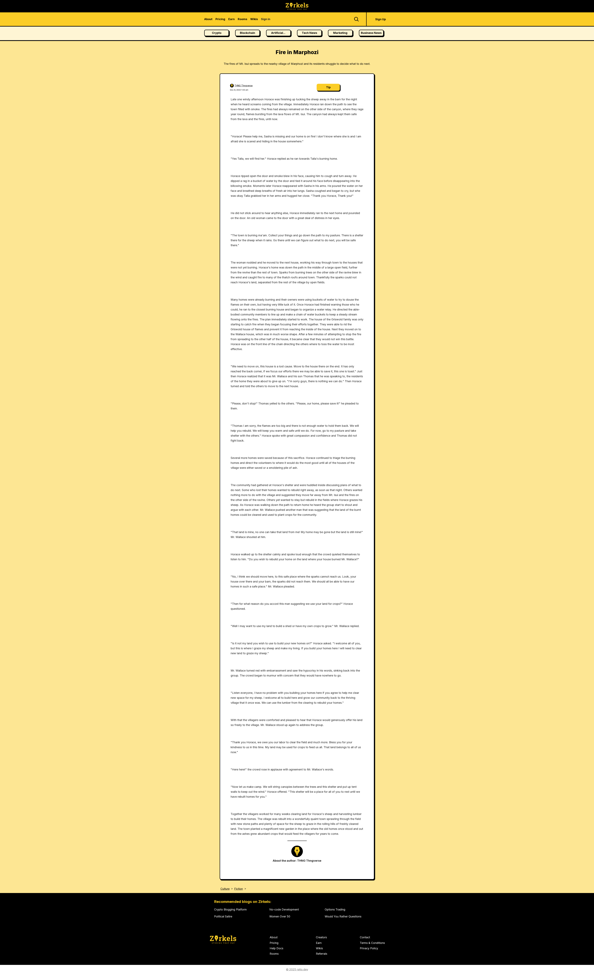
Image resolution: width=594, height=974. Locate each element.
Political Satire (223, 916)
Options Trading (335, 909)
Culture (225, 888)
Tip (328, 87)
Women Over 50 (279, 916)
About (274, 937)
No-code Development (284, 909)
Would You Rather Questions (343, 916)
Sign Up (380, 19)
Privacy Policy (369, 948)
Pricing (274, 942)
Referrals (321, 953)
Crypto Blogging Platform (230, 909)
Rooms (274, 953)
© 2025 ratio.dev (297, 969)
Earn (319, 942)
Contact (365, 937)
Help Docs (276, 948)
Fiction (238, 888)
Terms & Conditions (372, 942)
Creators (321, 937)
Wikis (319, 948)
